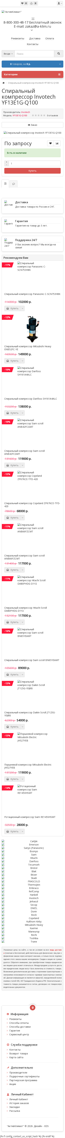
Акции (12, 1084)
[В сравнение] (57, 143)
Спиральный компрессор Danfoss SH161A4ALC (30, 398)
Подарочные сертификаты (24, 1076)
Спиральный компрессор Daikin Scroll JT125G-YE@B (30, 714)
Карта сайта (16, 1057)
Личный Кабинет (18, 1099)
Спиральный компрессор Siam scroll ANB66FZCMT (24, 557)
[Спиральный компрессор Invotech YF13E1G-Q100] (32, 132)
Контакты (14, 1049)
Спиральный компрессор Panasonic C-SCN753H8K (32, 294)
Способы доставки (20, 1026)
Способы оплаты (19, 1022)
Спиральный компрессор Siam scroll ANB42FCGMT (24, 452)
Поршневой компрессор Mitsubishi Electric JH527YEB (28, 766)
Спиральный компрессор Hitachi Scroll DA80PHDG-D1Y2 (25, 609)
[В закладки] (50, 143)
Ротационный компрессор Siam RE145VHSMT (30, 817)
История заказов (19, 1103)
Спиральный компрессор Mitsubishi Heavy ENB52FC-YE (27, 348)
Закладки (14, 1107)
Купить (32, 170)
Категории (11, 74)
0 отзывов (52, 115)
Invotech (25, 112)
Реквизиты (15, 1019)
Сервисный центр (19, 1034)
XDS (46, 1126)
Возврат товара (18, 1053)
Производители (18, 1072)
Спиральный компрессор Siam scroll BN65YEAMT (31, 660)
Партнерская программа (23, 1080)
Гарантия (14, 1030)
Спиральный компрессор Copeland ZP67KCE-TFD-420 (32, 505)
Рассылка (14, 1110)
